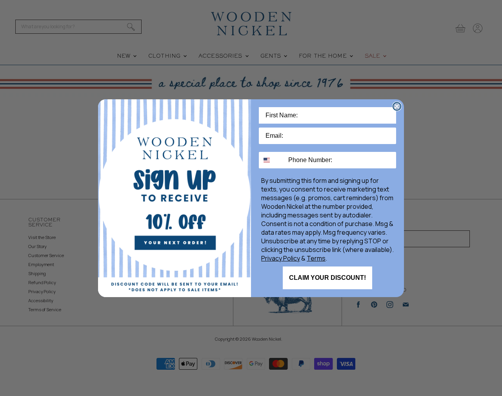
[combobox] (271, 160)
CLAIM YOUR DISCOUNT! (327, 277)
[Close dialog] (397, 106)
